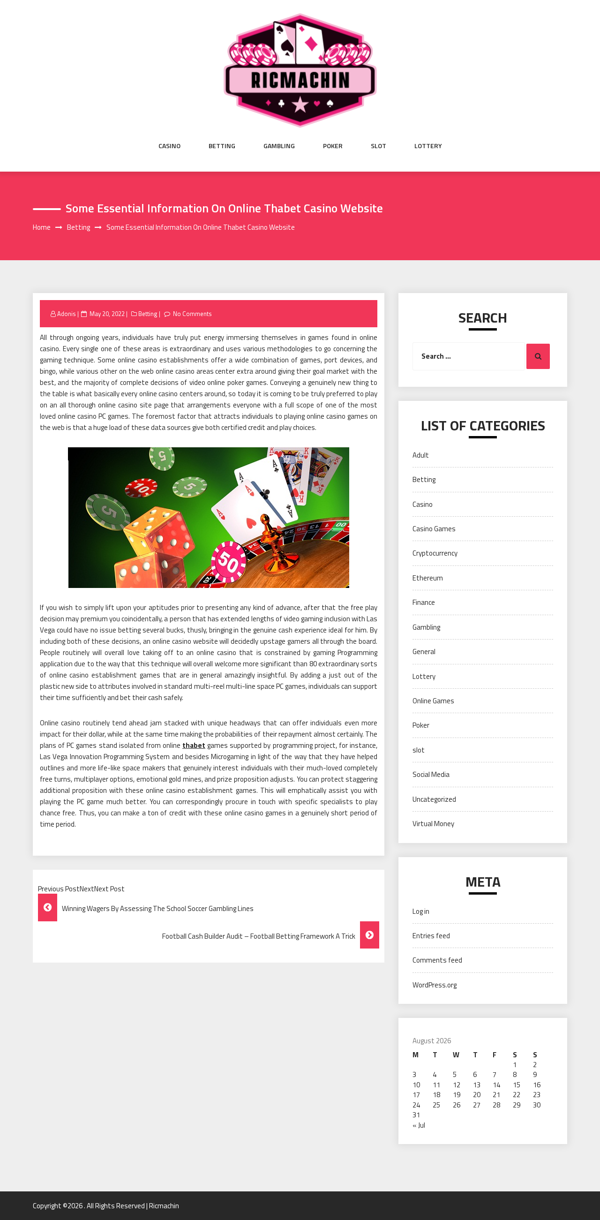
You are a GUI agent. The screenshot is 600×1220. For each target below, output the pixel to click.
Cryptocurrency (435, 553)
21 (496, 1094)
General (423, 651)
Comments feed (437, 960)
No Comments (192, 313)
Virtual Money (433, 823)
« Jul (418, 1125)
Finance (423, 602)
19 (456, 1094)
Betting (222, 146)
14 (496, 1084)
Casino (169, 146)
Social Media (431, 774)
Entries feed (431, 935)
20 (476, 1094)
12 (456, 1084)
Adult (420, 455)
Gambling (279, 146)
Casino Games (434, 528)
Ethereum (427, 577)
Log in (420, 911)
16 (536, 1084)
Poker (333, 146)
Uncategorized (434, 799)
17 (416, 1094)
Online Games (433, 700)
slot (378, 146)
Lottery (428, 146)
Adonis (66, 313)
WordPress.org (434, 984)
